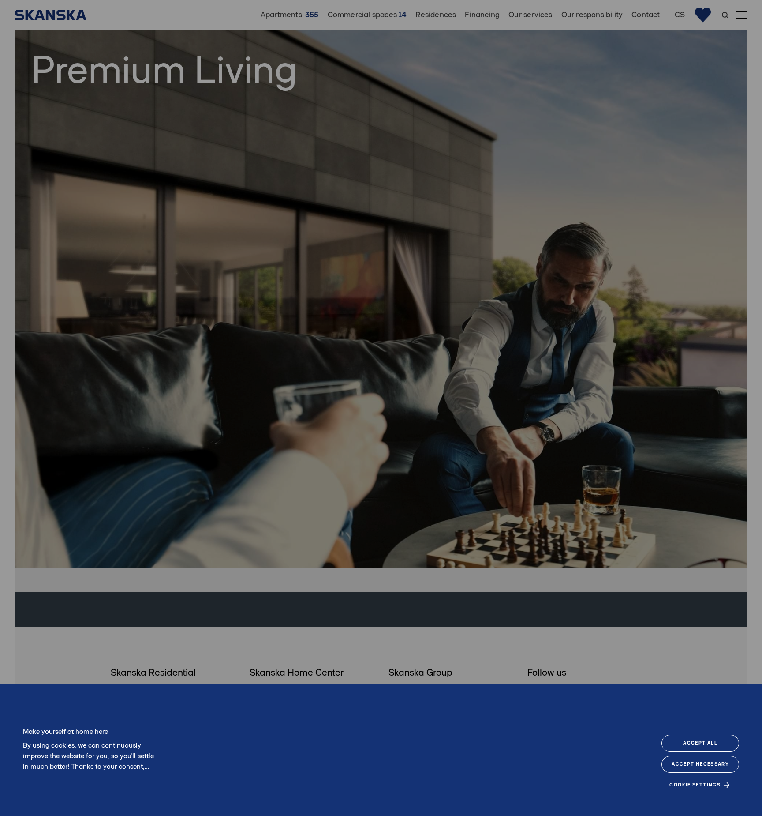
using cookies (54, 745)
